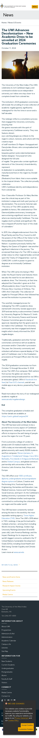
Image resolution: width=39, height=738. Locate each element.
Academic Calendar (9, 641)
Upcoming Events (9, 590)
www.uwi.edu (19, 552)
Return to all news (10, 565)
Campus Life (6, 644)
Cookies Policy (13, 720)
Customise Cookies (26, 729)
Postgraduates (7, 672)
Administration (7, 637)
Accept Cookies (27, 725)
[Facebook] (3, 700)
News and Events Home (11, 577)
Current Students (8, 665)
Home (4, 22)
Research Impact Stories (11, 586)
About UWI (6, 626)
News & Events (14, 22)
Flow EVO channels (16, 382)
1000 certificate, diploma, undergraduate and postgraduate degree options (19, 478)
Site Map (5, 651)
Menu (35, 7)
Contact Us (6, 696)
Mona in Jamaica (23, 453)
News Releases (8, 581)
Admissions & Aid (8, 634)
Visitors (4, 683)
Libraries (5, 648)
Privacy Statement (22, 718)
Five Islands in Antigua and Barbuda (24, 459)
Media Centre (8, 595)
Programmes (6, 630)
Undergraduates (8, 668)
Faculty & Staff (7, 679)
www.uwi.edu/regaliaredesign (13, 399)
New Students (7, 661)
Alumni (4, 675)
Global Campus (13, 462)
